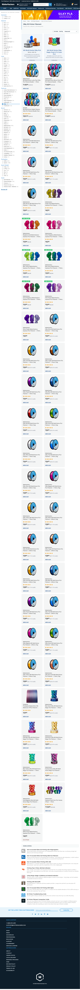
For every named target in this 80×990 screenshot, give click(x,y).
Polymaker (7, 143)
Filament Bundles (9, 181)
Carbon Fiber (8, 38)
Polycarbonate (8, 47)
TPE (6, 54)
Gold (6, 80)
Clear (6, 79)
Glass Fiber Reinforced (10, 91)
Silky (6, 104)
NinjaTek (7, 132)
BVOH (6, 43)
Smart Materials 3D (9, 148)
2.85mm (7, 18)
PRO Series (8, 139)
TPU (6, 52)
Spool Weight (5, 165)
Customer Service (26, 1)
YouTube (47, 914)
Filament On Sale (9, 184)
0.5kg (6, 166)
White (6, 61)
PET (6, 26)
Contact (9, 953)
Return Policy (10, 964)
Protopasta (7, 141)
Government (10, 943)
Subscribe (66, 910)
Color (2, 56)
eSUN (6, 118)
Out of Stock (26, 839)
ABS (6, 24)
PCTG (6, 29)
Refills (6, 161)
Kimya (6, 123)
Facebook (32, 914)
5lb (5, 173)
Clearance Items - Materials (11, 186)
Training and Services (50, 8)
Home (24, 21)
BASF (6, 113)
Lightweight (7, 102)
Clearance (7, 183)
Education (9, 939)
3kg (6, 172)
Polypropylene (8, 50)
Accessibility (10, 970)
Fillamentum (8, 120)
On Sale (56, 31)
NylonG (6, 134)
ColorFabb (7, 116)
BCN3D (6, 115)
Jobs (7, 962)
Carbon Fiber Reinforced (10, 90)
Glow (6, 98)
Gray (6, 59)
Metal (6, 36)
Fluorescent (7, 97)
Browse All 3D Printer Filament (10, 12)
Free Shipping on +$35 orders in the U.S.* (10, 1)
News (8, 932)
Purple (6, 72)
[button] (24, 4)
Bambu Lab (41, 8)
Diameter (4, 15)
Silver (6, 82)
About (8, 951)
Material (3, 21)
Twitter (35, 914)
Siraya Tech (7, 146)
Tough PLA (7, 31)
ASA (6, 33)
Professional (10, 937)
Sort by (61, 31)
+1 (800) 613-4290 (34, 1)
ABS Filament (68, 8)
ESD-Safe (7, 93)
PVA (5, 40)
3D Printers (23, 8)
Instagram (38, 914)
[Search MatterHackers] (50, 4)
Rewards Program (12, 959)
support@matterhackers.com (16, 925)
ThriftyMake (8, 153)
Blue (6, 70)
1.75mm (7, 16)
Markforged (7, 130)
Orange (7, 65)
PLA (6, 22)
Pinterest (44, 914)
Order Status (10, 955)
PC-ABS (6, 48)
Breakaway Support (9, 41)
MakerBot (7, 129)
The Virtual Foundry (9, 151)
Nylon (6, 34)
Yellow (7, 66)
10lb (6, 175)
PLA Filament (60, 8)
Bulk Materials (8, 179)
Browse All (4, 189)
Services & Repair (11, 945)
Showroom (10, 935)
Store (28, 21)
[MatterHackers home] (8, 4)
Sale (11, 8)
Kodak (6, 122)
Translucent (8, 105)
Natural (6, 84)
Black (6, 58)
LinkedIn (41, 914)
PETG (6, 27)
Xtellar (6, 150)
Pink (6, 73)
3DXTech (7, 109)
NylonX (6, 137)
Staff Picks (16, 8)
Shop (8, 930)
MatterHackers (8, 125)
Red (6, 63)
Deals (2, 178)
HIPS (6, 45)
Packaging (4, 159)
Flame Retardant (8, 95)
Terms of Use (10, 968)
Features (3, 88)
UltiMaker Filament (9, 155)
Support (9, 941)
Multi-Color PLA (8, 86)
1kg (6, 170)
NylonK (6, 136)
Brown (6, 75)
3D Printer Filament (32, 8)
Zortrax (6, 157)
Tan (6, 77)
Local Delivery (11, 957)
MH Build (7, 127)
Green (6, 68)
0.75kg (7, 168)
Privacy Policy (11, 966)
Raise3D (7, 144)
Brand (3, 108)
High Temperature (9, 100)
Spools (7, 162)
